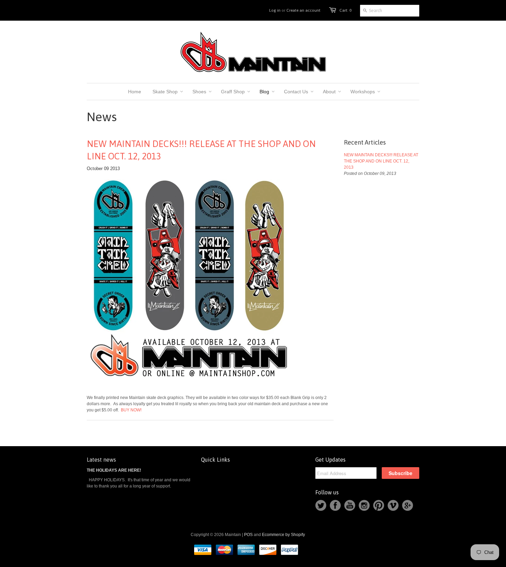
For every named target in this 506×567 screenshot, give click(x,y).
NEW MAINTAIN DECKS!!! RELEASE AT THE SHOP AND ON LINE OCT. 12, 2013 (201, 150)
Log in (275, 10)
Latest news (101, 459)
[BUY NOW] (190, 384)
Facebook (335, 505)
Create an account (303, 10)
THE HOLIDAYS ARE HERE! (114, 470)
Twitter (320, 505)
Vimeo (393, 505)
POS (248, 534)
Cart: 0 (345, 10)
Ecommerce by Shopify (283, 534)
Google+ (407, 505)
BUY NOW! (130, 410)
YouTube (349, 505)
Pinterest (378, 505)
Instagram (364, 505)
